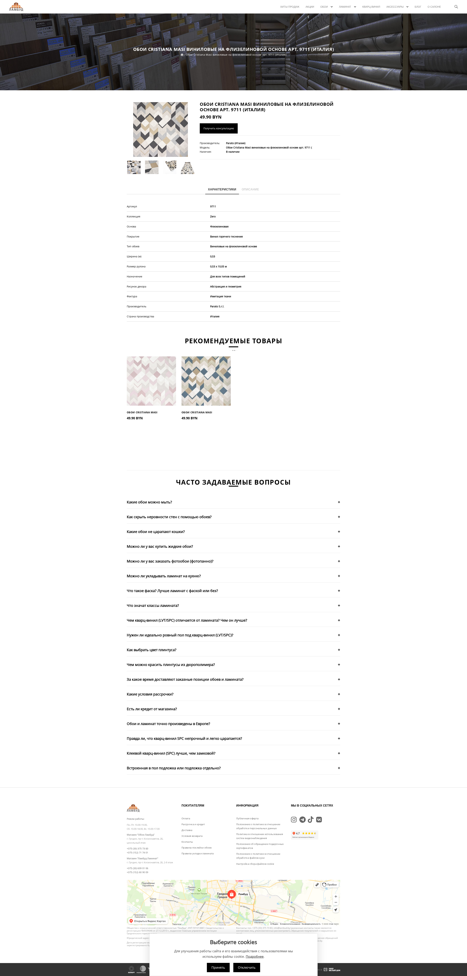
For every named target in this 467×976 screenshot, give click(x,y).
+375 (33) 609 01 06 (137, 868)
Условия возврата (192, 836)
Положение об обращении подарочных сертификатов (260, 846)
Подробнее (255, 956)
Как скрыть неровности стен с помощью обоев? (169, 516)
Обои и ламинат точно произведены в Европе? (168, 723)
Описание (250, 189)
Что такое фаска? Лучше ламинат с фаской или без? (172, 590)
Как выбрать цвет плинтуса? (151, 649)
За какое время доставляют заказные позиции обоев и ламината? (185, 679)
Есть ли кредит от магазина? (152, 708)
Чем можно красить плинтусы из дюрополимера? (171, 664)
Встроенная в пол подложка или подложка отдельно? (174, 768)
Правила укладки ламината (198, 853)
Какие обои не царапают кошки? (156, 531)
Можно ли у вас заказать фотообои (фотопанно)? (170, 561)
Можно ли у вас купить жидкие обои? (160, 546)
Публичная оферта (247, 818)
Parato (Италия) (235, 143)
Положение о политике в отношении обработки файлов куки (258, 855)
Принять (218, 967)
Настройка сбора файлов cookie (255, 863)
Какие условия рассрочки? (150, 694)
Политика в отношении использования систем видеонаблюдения (259, 836)
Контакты (187, 841)
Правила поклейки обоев (196, 847)
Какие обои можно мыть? (149, 502)
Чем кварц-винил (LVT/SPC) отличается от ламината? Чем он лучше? (187, 620)
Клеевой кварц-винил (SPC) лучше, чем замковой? (171, 753)
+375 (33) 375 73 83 (137, 848)
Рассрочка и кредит (193, 824)
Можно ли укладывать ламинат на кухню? (164, 575)
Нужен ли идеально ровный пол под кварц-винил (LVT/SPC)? (180, 635)
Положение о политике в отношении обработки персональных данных (258, 826)
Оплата (186, 818)
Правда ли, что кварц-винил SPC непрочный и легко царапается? (184, 738)
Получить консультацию (218, 128)
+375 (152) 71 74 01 (137, 852)
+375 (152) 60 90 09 (137, 872)
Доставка (187, 830)
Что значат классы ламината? (153, 605)
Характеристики (222, 189)
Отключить (247, 967)
